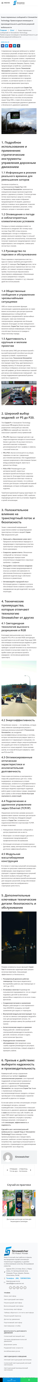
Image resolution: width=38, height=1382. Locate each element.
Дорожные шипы (10, 1344)
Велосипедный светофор (13, 1306)
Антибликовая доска (12, 1351)
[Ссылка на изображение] (16, 1251)
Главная (3, 30)
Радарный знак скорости (13, 1348)
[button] (2, 45)
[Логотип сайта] (19, 3)
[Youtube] (21, 1287)
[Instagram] (17, 1287)
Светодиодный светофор (13, 1299)
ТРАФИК (7, 1293)
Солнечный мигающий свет (14, 1336)
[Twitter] (14, 1287)
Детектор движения (12, 1319)
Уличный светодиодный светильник (18, 1360)
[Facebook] (10, 1287)
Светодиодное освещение (15, 1356)
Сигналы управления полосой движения (15, 1340)
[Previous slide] (5, 1207)
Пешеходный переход (12, 1316)
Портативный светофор (13, 1322)
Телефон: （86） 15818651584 (18, 1278)
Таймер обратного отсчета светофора (19, 1312)
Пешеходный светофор (13, 1303)
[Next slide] (32, 1207)
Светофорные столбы (12, 1326)
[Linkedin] (25, 1287)
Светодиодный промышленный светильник (16, 1369)
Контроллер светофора (13, 1309)
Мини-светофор (10, 1296)
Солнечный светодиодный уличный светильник (17, 1364)
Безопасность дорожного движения (15, 1332)
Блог (12, 30)
